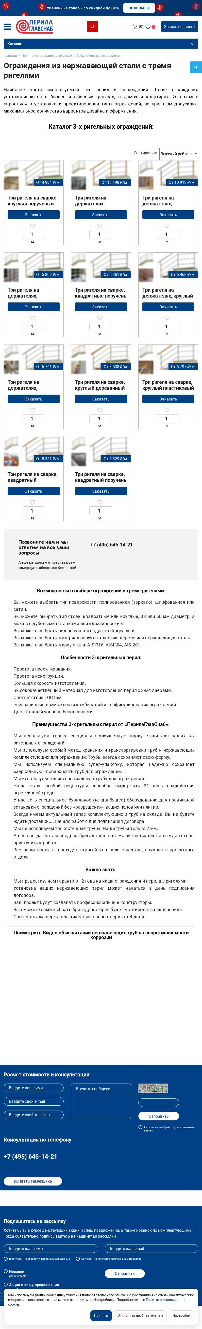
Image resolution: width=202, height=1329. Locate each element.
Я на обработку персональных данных (39, 1258)
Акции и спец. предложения (34, 1287)
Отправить (125, 1273)
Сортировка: (145, 153)
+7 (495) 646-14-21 (111, 545)
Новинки (17, 1273)
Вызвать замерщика (33, 1181)
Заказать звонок (180, 26)
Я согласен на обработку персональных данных (169, 1129)
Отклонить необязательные (140, 1315)
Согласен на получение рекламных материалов (111, 1258)
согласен (17, 1258)
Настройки (181, 1315)
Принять (101, 1315)
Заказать (33, 215)
